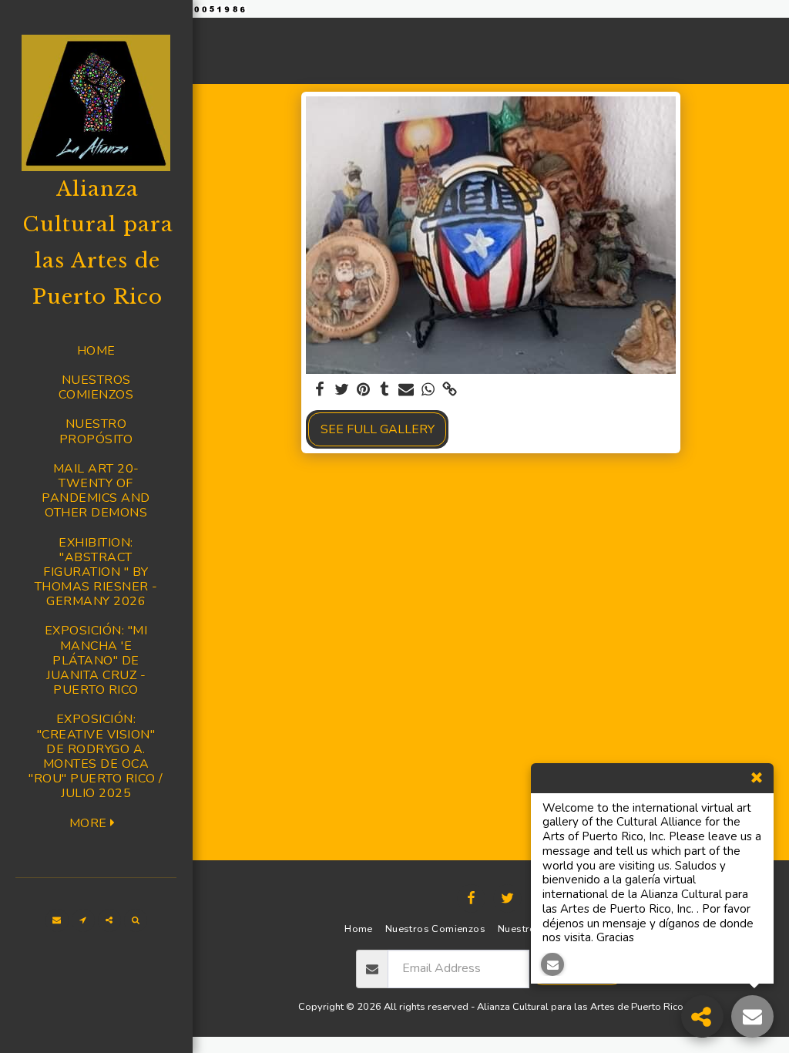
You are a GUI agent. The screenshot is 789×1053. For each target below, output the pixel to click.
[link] (449, 390)
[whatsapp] (427, 390)
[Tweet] (341, 390)
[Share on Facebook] (319, 390)
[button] (57, 920)
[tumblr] (384, 390)
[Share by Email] (406, 390)
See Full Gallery (378, 429)
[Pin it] (363, 390)
